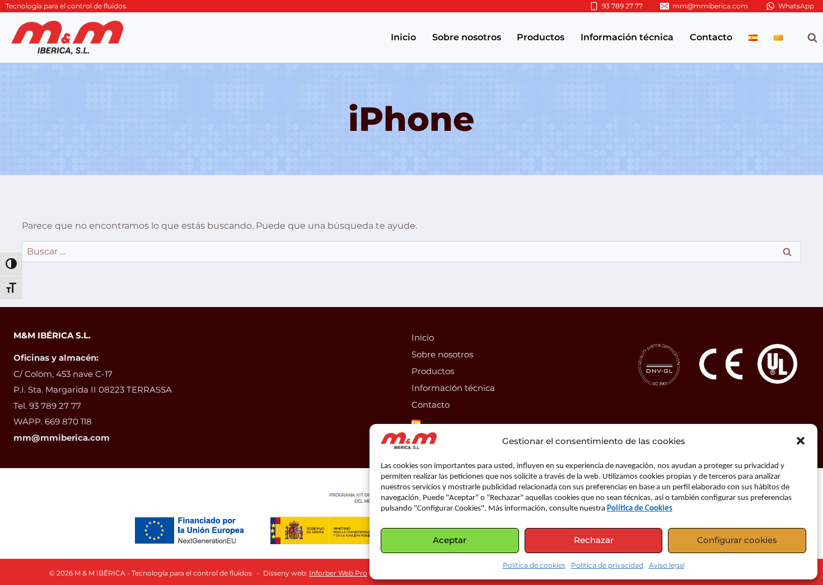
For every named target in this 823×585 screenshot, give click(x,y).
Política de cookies (534, 565)
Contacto (711, 37)
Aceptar (449, 540)
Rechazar (594, 540)
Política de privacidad (607, 565)
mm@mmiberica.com (61, 437)
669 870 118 (69, 421)
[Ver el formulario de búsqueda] (806, 37)
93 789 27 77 (56, 405)
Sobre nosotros (466, 37)
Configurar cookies (737, 540)
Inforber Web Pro (338, 573)
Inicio (403, 37)
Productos (540, 37)
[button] (800, 440)
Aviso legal (667, 565)
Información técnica (627, 37)
